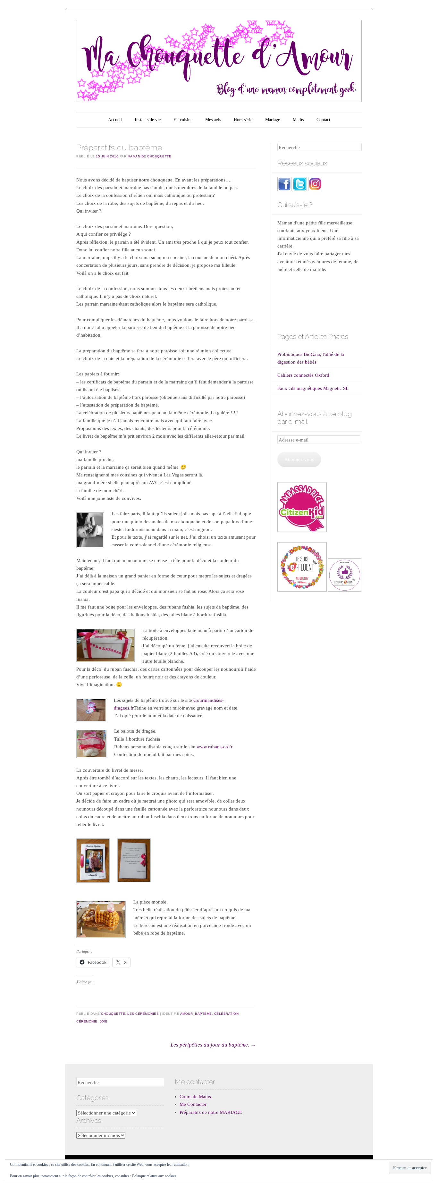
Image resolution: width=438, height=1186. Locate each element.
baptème (203, 1013)
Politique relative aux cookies (154, 1176)
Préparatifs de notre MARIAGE (211, 1112)
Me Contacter (193, 1104)
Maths (298, 119)
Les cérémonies (143, 1013)
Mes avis (213, 119)
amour (186, 1013)
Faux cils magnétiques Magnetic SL (313, 388)
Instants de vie (148, 119)
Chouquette (113, 1013)
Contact (323, 119)
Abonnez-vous (299, 459)
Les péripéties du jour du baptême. (213, 1045)
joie (104, 1021)
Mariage (272, 119)
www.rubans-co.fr (214, 746)
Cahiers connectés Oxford (303, 375)
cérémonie (86, 1021)
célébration (226, 1013)
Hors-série (243, 119)
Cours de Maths (195, 1096)
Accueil (115, 119)
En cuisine (182, 119)
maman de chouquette (150, 156)
